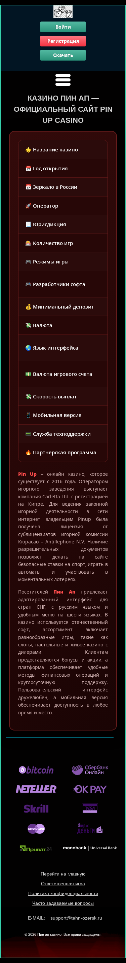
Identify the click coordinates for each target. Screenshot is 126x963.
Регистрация (63, 41)
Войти (63, 27)
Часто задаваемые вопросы (63, 903)
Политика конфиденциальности (63, 893)
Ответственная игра (63, 883)
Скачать (63, 55)
